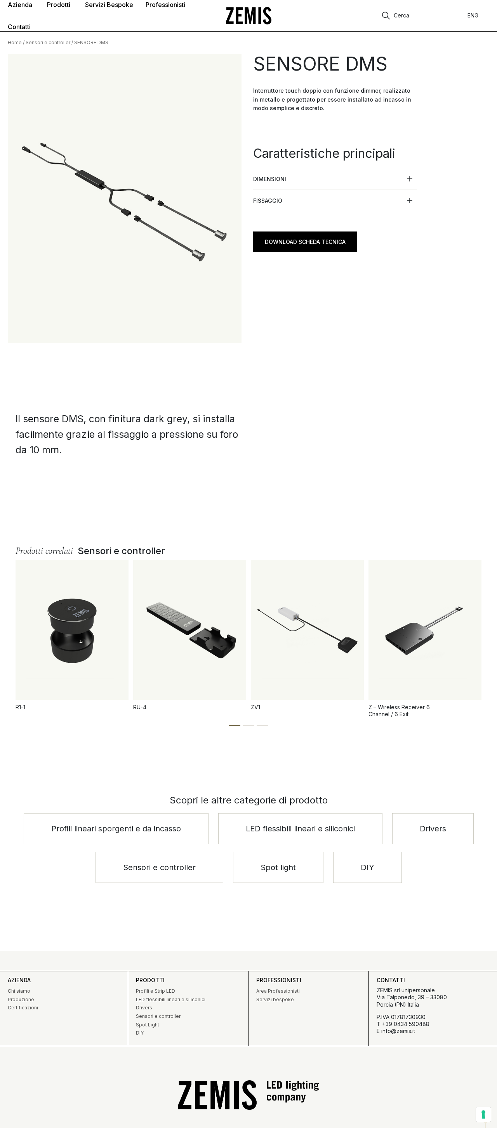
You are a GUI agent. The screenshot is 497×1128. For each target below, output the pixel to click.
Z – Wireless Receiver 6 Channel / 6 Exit (399, 710)
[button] (335, 179)
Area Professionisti (278, 991)
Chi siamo (19, 991)
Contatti (391, 980)
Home (15, 42)
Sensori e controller (48, 42)
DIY (140, 1033)
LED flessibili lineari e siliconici (170, 999)
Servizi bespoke (275, 999)
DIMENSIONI (269, 179)
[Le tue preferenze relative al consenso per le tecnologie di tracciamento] (483, 1114)
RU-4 (139, 707)
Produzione (21, 999)
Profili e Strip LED (155, 991)
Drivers (144, 1008)
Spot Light (147, 1025)
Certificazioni (23, 1008)
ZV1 (255, 707)
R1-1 (20, 707)
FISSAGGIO (267, 200)
